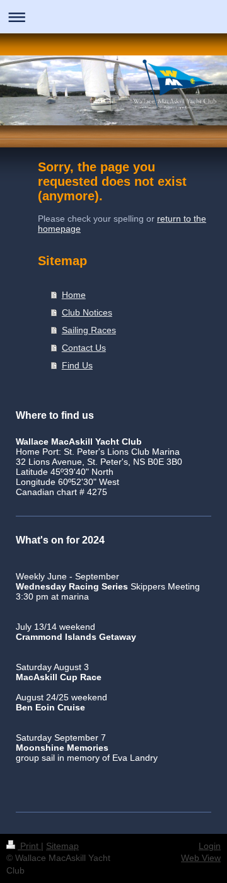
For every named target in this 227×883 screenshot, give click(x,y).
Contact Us (84, 348)
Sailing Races (89, 330)
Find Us (77, 365)
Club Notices (87, 312)
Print (29, 846)
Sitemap (62, 846)
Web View (201, 858)
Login (210, 846)
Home (74, 295)
